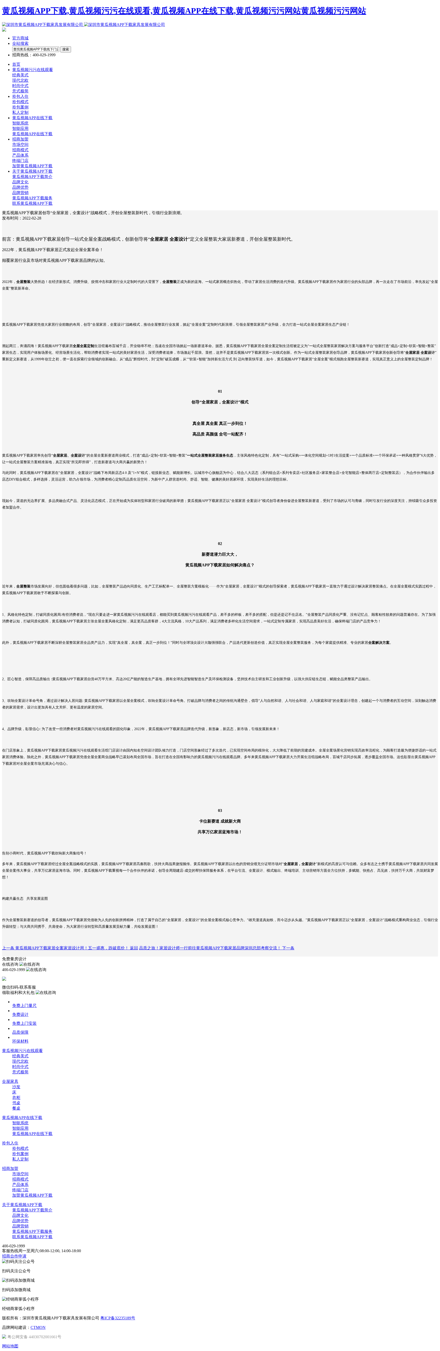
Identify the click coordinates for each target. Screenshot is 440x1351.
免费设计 (20, 1014)
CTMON (38, 1327)
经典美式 (20, 75)
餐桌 (16, 1108)
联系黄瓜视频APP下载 (32, 203)
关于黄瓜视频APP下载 (22, 1205)
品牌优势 (20, 187)
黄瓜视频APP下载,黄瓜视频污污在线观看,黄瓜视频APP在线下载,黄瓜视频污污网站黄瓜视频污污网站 (184, 10)
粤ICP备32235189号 (117, 1318)
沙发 (16, 1087)
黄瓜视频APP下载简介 (32, 176)
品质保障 (20, 1032)
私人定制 (20, 112)
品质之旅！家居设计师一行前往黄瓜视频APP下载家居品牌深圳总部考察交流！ (216, 948)
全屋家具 (10, 1081)
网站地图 (10, 1346)
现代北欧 (20, 80)
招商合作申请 (14, 1256)
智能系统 (20, 123)
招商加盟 (10, 1168)
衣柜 (16, 1097)
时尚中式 (20, 86)
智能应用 (20, 128)
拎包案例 (20, 107)
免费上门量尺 (24, 1005)
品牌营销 (20, 192)
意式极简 (20, 91)
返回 (134, 948)
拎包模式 (20, 102)
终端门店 (20, 160)
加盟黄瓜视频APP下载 (32, 166)
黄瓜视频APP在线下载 (32, 134)
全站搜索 (20, 43)
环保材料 (20, 1041)
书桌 (16, 1103)
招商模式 (20, 150)
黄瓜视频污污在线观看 (22, 1050)
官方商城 (20, 38)
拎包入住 (10, 1143)
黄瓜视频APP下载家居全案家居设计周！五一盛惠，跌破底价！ (66, 948)
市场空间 (20, 144)
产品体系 (20, 155)
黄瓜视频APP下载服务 (32, 198)
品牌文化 (20, 182)
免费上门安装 (24, 1023)
